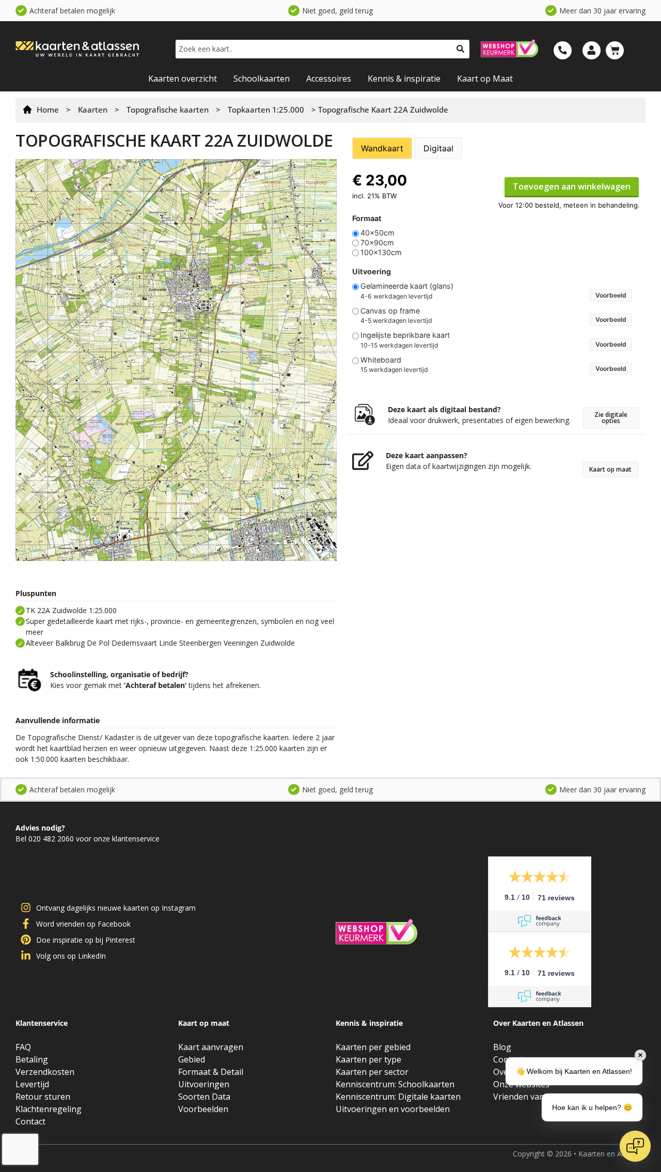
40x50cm (377, 233)
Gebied (191, 1059)
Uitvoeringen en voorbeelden (393, 1109)
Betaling (31, 1059)
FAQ (23, 1047)
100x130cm (381, 252)
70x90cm (377, 242)
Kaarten (92, 109)
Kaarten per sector (372, 1071)
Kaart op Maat (485, 78)
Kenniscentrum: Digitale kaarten (398, 1096)
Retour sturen (42, 1096)
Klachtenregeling (48, 1109)
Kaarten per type (368, 1059)
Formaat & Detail (210, 1071)
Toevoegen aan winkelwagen (572, 186)
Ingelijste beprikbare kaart (405, 335)
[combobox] (313, 49)
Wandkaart (382, 148)
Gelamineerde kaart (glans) (406, 286)
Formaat (367, 218)
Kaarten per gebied (373, 1047)
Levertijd (32, 1084)
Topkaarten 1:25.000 (266, 109)
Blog (502, 1047)
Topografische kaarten (168, 109)
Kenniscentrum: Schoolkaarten (395, 1084)
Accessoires (328, 78)
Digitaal (438, 148)
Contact (30, 1121)
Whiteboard (380, 360)
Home (48, 109)
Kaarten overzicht (182, 78)
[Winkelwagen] (615, 50)
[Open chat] (635, 1146)
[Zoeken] (460, 49)
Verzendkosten (44, 1071)
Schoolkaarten (261, 78)
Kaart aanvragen (210, 1047)
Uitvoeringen (203, 1084)
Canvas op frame (390, 311)
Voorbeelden (203, 1109)
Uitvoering (371, 271)
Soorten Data (204, 1096)
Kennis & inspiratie (404, 78)
